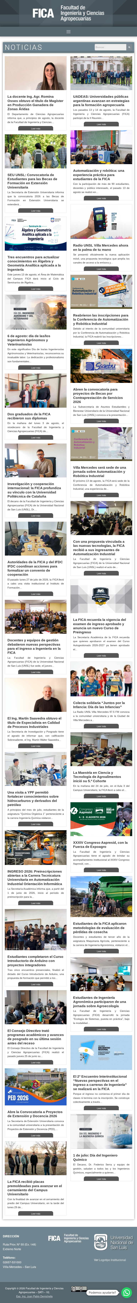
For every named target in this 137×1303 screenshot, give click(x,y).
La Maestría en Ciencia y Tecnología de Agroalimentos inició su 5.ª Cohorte (97, 777)
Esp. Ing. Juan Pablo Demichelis (34, 1296)
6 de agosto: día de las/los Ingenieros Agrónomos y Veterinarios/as (28, 340)
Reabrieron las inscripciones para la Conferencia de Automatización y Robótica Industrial (100, 319)
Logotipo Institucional (112, 1260)
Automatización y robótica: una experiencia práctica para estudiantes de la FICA (98, 175)
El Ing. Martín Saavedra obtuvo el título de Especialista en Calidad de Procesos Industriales (34, 722)
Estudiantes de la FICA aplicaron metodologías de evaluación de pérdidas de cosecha (99, 928)
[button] (126, 1292)
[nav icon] (68, 31)
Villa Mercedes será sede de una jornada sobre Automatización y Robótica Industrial (99, 472)
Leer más (35, 128)
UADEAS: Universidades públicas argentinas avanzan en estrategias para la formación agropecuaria (101, 101)
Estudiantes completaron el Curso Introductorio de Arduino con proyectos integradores (35, 961)
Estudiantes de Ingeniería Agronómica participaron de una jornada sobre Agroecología (99, 1002)
